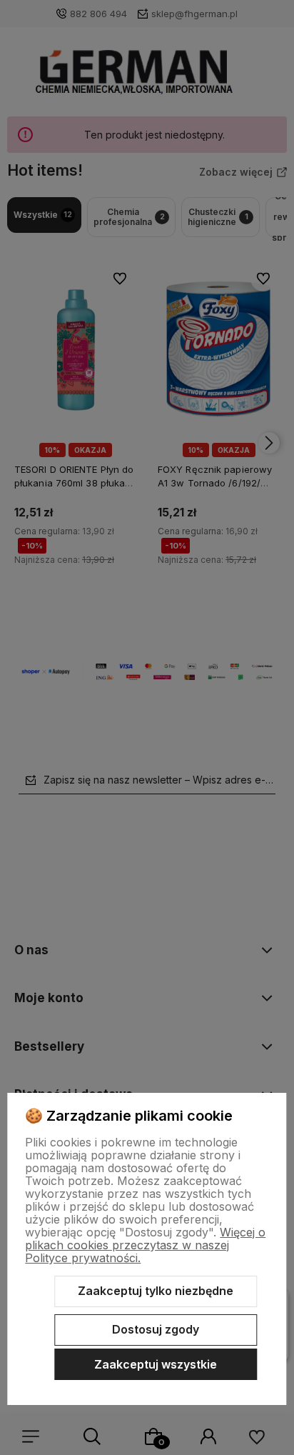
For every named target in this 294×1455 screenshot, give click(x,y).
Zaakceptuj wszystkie (155, 1364)
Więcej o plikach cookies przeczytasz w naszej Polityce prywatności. (145, 1245)
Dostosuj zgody (155, 1329)
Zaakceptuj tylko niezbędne (155, 1291)
